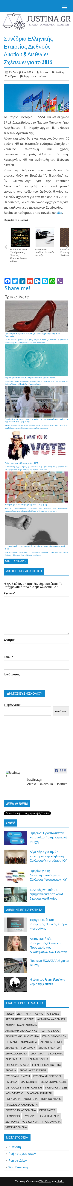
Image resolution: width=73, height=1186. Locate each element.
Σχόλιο (9, 593)
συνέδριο (20, 560)
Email (8, 657)
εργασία (10, 1070)
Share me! (17, 288)
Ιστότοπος (12, 674)
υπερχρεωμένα (16, 1127)
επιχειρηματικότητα (46, 1065)
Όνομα (9, 639)
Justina (44, 72)
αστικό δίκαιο (50, 1030)
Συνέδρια (10, 76)
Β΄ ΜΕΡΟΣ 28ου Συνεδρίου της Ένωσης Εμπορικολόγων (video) (18, 255)
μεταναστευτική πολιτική (23, 1087)
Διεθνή (60, 72)
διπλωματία (13, 1059)
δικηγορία (37, 1053)
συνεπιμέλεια (49, 1116)
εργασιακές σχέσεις (32, 1070)
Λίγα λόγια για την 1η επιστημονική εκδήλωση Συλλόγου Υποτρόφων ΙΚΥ (48, 856)
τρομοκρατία (51, 1121)
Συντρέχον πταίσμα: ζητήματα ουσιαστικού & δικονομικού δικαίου (46, 894)
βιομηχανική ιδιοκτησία (22, 1036)
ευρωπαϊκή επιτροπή (47, 1076)
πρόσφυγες (47, 1110)
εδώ (59, 213)
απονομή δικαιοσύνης (21, 1030)
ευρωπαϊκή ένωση (17, 1076)
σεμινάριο (12, 1116)
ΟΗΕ (7, 560)
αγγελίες (53, 1013)
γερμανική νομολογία (21, 1042)
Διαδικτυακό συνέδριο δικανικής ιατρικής (44, 252)
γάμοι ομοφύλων (54, 1036)
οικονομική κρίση (39, 1093)
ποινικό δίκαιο (51, 1099)
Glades (60, 1181)
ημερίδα (11, 1081)
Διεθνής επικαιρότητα (24, 910)
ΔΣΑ (19, 1013)
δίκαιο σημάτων (49, 1047)
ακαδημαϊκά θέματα (51, 1019)
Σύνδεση (14, 1147)
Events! (10, 823)
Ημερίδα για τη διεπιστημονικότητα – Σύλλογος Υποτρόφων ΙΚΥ (48, 875)
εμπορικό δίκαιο (17, 1065)
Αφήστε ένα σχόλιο (35, 76)
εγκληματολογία (36, 1059)
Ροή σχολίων (17, 1160)
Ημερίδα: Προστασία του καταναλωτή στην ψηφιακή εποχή (48, 837)
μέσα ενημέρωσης (54, 1081)
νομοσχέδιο (14, 1093)
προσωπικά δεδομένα (20, 1110)
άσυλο (39, 1013)
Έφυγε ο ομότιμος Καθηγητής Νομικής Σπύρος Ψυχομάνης (49, 924)
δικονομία (55, 1053)
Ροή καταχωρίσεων (22, 1154)
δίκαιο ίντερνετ (51, 1042)
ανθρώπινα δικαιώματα (21, 1025)
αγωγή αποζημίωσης (19, 1019)
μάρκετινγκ (29, 1081)
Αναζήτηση (61, 711)
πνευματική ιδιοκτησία (21, 1099)
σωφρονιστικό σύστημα (21, 1121)
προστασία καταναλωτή (21, 1104)
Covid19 (9, 1013)
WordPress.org (18, 1167)
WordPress (45, 1181)
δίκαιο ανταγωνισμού (20, 1047)
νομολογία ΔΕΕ (56, 1087)
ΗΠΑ (28, 1013)
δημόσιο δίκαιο (16, 1053)
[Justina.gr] (13, 774)
